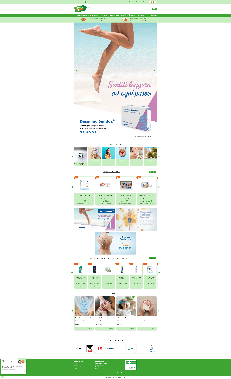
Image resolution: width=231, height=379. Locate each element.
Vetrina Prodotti (111, 86)
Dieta (136, 75)
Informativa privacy (99, 281)
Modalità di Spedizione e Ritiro (101, 277)
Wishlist (75, 277)
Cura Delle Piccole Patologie (122, 76)
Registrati (76, 279)
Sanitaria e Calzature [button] (151, 15)
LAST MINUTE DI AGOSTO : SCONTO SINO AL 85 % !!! (111, 173)
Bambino (108, 75)
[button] (76, 37)
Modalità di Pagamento (99, 279)
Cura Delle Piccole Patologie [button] (117, 15)
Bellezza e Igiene (94, 75)
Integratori (150, 75)
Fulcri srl (123, 291)
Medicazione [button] (141, 15)
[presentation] (72, 102)
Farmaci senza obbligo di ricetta (84, 15)
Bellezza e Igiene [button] (98, 15)
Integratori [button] (133, 15)
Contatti (75, 282)
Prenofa (113, 291)
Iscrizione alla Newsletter (79, 281)
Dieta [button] (127, 15)
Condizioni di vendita (99, 282)
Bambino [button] (106, 15)
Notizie (115, 208)
